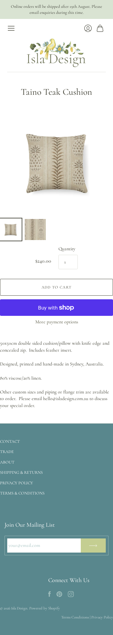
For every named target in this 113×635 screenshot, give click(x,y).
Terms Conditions (75, 617)
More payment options (56, 322)
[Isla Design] (56, 52)
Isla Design (19, 608)
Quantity (66, 249)
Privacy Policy (16, 482)
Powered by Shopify (44, 608)
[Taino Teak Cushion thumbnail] (10, 229)
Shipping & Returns (21, 472)
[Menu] (11, 28)
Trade (7, 451)
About (7, 462)
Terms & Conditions (22, 493)
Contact (10, 441)
